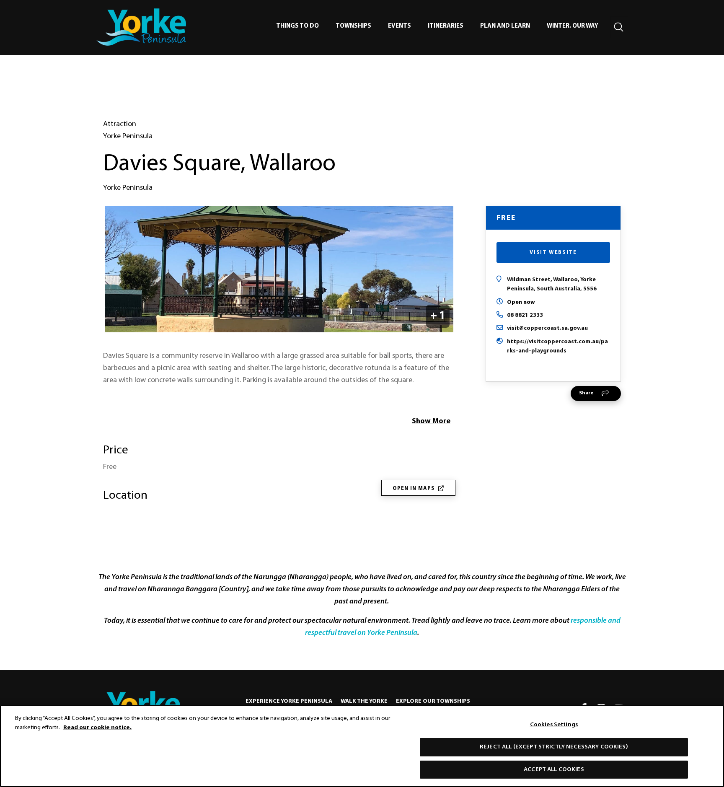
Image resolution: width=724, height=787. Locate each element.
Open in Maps (414, 488)
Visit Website (553, 252)
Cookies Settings (554, 725)
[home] (141, 27)
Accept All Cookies (554, 769)
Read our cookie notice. (97, 728)
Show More (431, 421)
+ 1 (437, 316)
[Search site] (619, 27)
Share (586, 393)
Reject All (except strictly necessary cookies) (554, 747)
